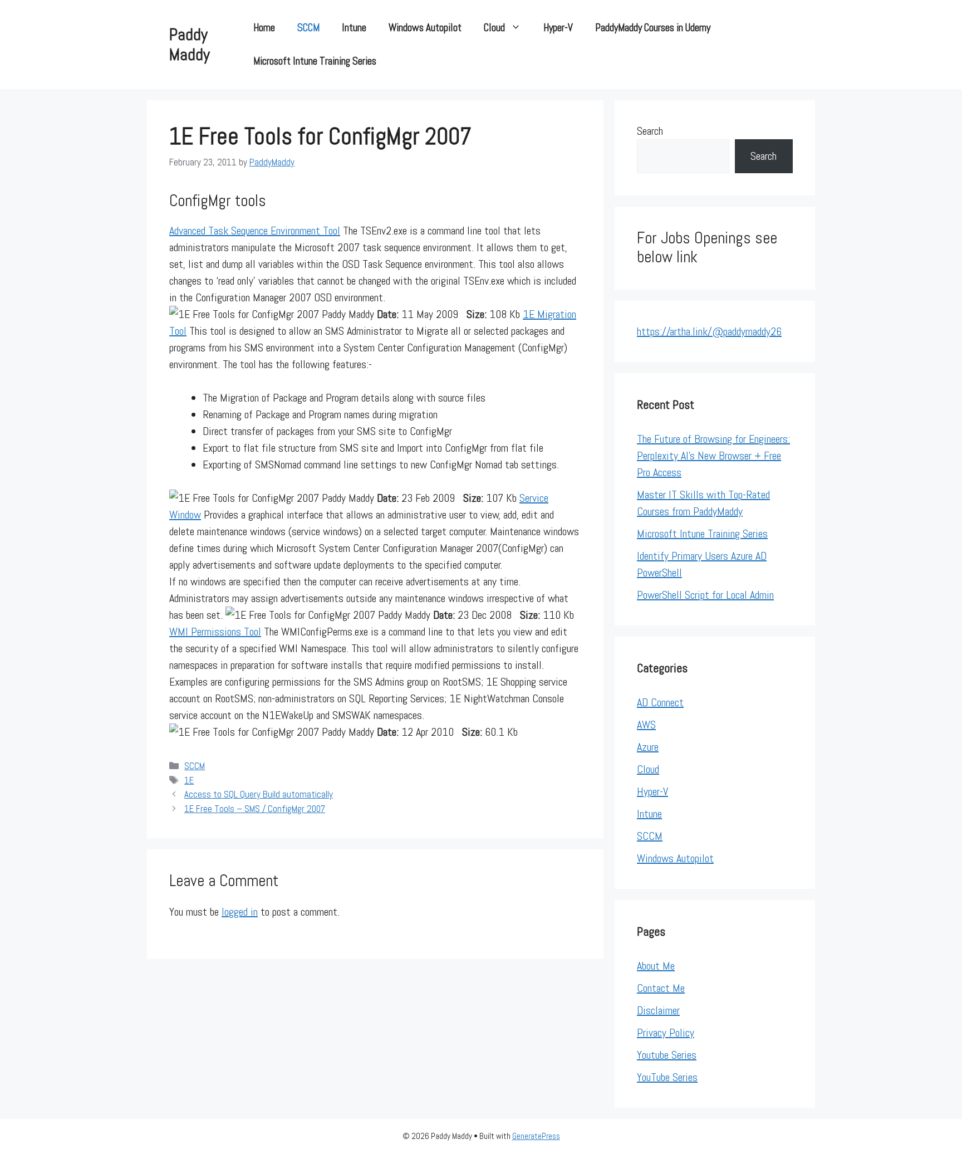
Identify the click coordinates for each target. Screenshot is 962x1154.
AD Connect (660, 702)
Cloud (494, 28)
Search (650, 131)
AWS (646, 724)
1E (189, 780)
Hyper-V (558, 28)
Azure (648, 747)
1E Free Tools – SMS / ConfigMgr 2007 (254, 809)
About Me (656, 966)
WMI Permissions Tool (215, 631)
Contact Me (661, 988)
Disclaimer (658, 1010)
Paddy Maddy (189, 44)
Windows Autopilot (425, 28)
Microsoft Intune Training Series (314, 61)
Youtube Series (666, 1055)
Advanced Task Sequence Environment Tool (254, 230)
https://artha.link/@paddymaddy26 (709, 331)
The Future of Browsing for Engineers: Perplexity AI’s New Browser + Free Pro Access (713, 456)
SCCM (308, 28)
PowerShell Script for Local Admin (705, 595)
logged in (240, 911)
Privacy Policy (665, 1032)
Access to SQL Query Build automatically (258, 794)
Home (264, 28)
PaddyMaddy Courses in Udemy (652, 28)
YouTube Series (667, 1077)
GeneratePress (536, 1136)
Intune (354, 28)
